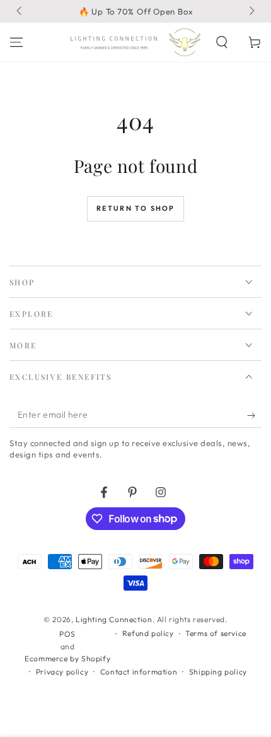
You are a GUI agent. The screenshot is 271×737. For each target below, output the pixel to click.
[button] (221, 42)
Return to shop (135, 208)
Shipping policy (218, 671)
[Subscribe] (254, 415)
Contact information (138, 671)
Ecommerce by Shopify (67, 658)
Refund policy (148, 633)
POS (67, 634)
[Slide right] (251, 11)
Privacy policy (62, 671)
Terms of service (215, 633)
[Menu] (16, 42)
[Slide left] (20, 11)
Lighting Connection (114, 619)
